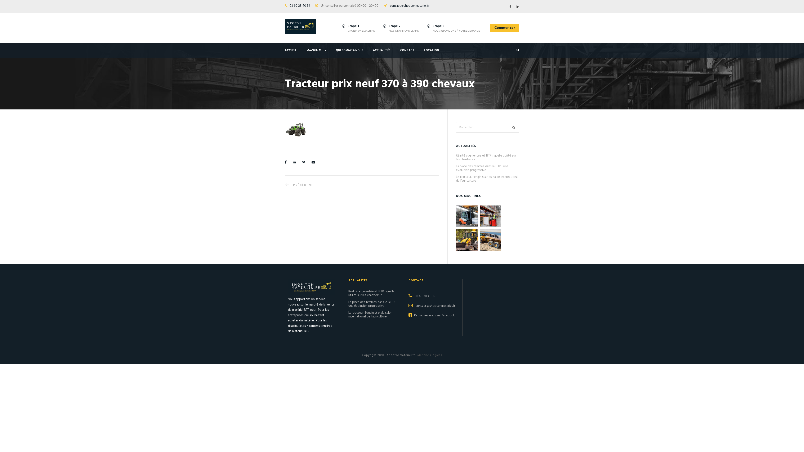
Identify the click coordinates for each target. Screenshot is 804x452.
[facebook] (510, 6)
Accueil (291, 50)
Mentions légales (429, 355)
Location (431, 50)
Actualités (381, 50)
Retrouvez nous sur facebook (434, 315)
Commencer (504, 28)
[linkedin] (518, 6)
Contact (407, 50)
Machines (314, 50)
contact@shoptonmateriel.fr (409, 5)
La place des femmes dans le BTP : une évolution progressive (482, 168)
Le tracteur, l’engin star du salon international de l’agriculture (487, 179)
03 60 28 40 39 (300, 5)
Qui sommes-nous (349, 50)
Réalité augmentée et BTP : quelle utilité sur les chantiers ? (486, 157)
